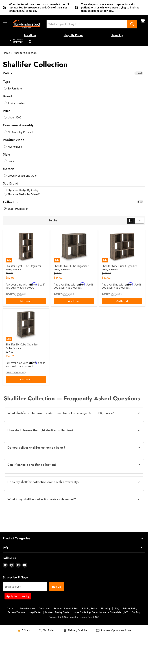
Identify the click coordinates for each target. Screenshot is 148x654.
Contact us (44, 608)
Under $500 (14, 117)
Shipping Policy (89, 608)
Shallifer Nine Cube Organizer (119, 266)
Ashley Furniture (16, 103)
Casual (11, 161)
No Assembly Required (20, 132)
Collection (10, 202)
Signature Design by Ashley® (23, 194)
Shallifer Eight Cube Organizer (23, 266)
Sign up (56, 586)
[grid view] (131, 220)
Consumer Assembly (18, 125)
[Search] (132, 24)
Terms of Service (16, 612)
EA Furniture (14, 88)
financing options (34, 473)
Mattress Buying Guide (57, 612)
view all (138, 73)
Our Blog (136, 612)
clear (140, 201)
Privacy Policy (130, 608)
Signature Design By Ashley (22, 190)
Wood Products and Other (22, 175)
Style (6, 154)
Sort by (53, 220)
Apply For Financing (18, 596)
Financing (105, 608)
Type (6, 81)
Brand (7, 96)
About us (11, 608)
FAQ (116, 608)
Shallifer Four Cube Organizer (71, 266)
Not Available (14, 146)
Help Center (35, 612)
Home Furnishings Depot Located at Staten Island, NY (100, 612)
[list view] (139, 220)
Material (9, 169)
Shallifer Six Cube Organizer (22, 344)
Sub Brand (10, 183)
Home (6, 52)
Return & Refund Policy (66, 608)
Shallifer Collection (17, 208)
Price (6, 111)
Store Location (27, 608)
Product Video (14, 140)
